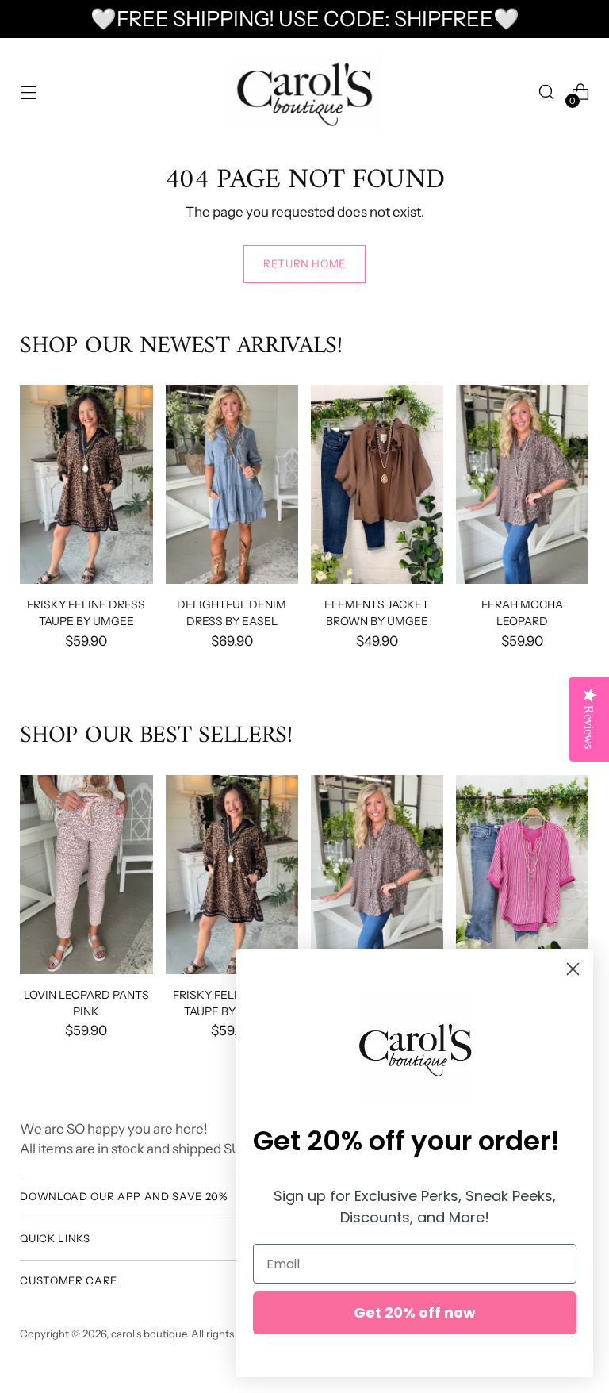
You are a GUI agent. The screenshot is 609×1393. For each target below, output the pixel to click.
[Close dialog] (573, 969)
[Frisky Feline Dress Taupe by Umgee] (86, 484)
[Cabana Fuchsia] (522, 874)
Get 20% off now (415, 1312)
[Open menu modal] (28, 92)
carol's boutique (148, 1333)
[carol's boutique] (304, 92)
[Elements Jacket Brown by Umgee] (377, 484)
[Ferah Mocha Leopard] (522, 484)
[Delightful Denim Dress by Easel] (232, 484)
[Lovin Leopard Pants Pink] (86, 874)
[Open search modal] (546, 92)
